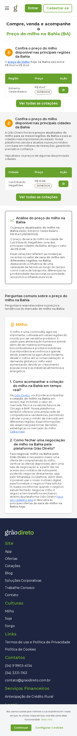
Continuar (21, 727)
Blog (9, 573)
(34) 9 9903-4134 (18, 666)
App (8, 551)
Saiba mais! (17, 431)
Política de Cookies (20, 649)
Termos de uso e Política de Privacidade (37, 642)
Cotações (12, 566)
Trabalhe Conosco (19, 588)
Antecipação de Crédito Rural (29, 696)
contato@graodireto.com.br (28, 680)
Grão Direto (22, 395)
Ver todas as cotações (38, 103)
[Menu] (7, 8)
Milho (9, 611)
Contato (11, 595)
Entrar (33, 8)
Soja (8, 618)
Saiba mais (46, 719)
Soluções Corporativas (23, 580)
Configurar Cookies (49, 727)
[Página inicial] (15, 8)
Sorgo (10, 626)
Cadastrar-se (58, 8)
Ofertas (11, 559)
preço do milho (19, 61)
